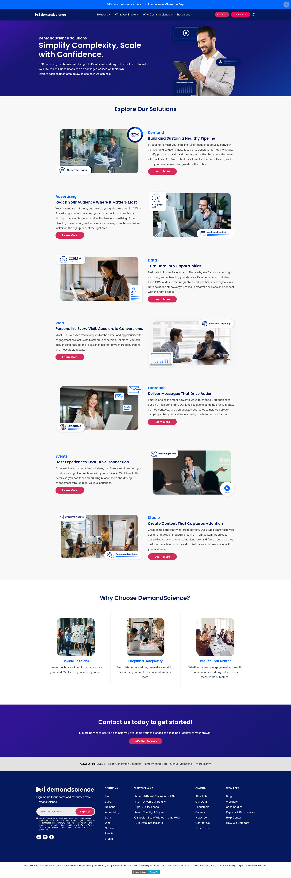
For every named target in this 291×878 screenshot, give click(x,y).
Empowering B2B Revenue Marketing (168, 763)
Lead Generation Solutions (124, 763)
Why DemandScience (156, 14)
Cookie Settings (139, 872)
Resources (183, 14)
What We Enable (125, 14)
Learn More (162, 171)
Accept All (154, 872)
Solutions (102, 14)
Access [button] (221, 14)
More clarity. (203, 763)
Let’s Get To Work (145, 741)
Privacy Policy (87, 825)
